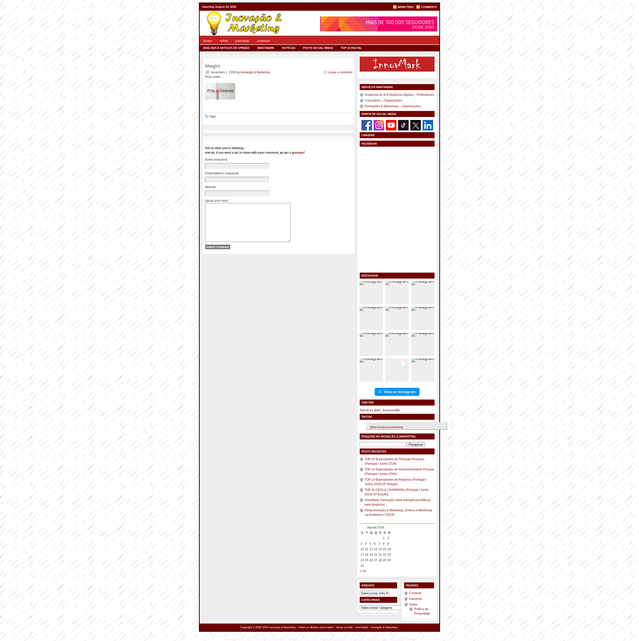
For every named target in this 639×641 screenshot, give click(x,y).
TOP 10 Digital (351, 47)
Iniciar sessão (344, 627)
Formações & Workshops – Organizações (393, 106)
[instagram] (379, 125)
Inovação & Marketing (255, 72)
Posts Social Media (318, 47)
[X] (415, 125)
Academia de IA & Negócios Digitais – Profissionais (399, 95)
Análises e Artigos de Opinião (226, 47)
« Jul (363, 571)
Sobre (224, 40)
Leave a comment (340, 72)
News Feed (406, 6)
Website (210, 187)
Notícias (288, 47)
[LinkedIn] (428, 125)
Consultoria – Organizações (384, 100)
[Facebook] (366, 125)
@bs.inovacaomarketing (386, 427)
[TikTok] (403, 125)
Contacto (263, 40)
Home (207, 40)
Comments (429, 6)
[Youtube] (391, 125)
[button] (371, 292)
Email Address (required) (222, 173)
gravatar (298, 152)
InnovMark (265, 47)
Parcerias (243, 40)
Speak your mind (216, 201)
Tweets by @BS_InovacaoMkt (380, 410)
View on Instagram (400, 392)
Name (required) (216, 159)
